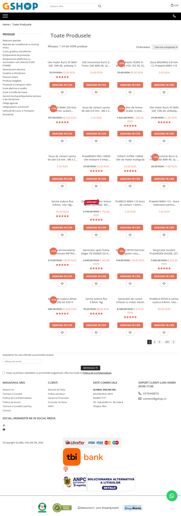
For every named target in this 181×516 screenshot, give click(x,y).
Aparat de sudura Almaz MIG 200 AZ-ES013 (62, 300)
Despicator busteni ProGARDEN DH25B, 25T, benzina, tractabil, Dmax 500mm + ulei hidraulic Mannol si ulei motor (164, 251)
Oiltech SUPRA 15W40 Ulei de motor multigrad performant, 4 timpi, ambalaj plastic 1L (130, 157)
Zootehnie (8, 114)
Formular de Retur (57, 402)
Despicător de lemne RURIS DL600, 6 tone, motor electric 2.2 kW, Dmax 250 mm (130, 109)
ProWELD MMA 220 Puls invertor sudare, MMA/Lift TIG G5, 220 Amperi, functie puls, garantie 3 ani (62, 109)
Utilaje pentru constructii (16, 106)
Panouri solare (10, 77)
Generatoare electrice (14, 69)
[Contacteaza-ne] (174, 16)
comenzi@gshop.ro (154, 398)
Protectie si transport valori (17, 84)
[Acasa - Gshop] (20, 6)
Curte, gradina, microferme (17, 51)
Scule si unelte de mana (15, 92)
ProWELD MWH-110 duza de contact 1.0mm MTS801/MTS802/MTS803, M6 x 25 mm (130, 203)
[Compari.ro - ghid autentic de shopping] (62, 507)
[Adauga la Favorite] (62, 92)
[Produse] (6, 17)
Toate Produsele (21, 24)
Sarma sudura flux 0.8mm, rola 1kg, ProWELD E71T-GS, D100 (62, 203)
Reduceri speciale (12, 40)
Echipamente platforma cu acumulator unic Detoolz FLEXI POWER (19, 62)
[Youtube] (4, 429)
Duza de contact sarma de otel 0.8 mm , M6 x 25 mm (62, 157)
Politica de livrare (12, 402)
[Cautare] (100, 6)
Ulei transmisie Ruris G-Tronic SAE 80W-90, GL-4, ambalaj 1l (96, 64)
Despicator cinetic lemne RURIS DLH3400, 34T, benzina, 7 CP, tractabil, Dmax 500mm (96, 203)
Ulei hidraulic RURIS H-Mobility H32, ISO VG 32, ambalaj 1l (130, 64)
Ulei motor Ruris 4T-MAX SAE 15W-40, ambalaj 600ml (164, 109)
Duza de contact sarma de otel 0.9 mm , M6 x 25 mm (96, 109)
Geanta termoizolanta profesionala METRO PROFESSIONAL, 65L (62, 251)
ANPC (51, 406)
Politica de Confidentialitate (97, 372)
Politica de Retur (56, 393)
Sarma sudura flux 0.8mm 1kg (96, 300)
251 (167, 342)
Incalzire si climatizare (14, 73)
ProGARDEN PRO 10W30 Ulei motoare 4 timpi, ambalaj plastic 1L (96, 157)
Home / (7, 24)
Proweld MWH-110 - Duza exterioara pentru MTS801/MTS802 (164, 203)
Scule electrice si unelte (15, 88)
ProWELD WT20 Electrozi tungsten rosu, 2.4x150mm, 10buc (130, 251)
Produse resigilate (12, 80)
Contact (7, 410)
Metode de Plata (56, 389)
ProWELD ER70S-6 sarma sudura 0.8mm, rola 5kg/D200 (164, 300)
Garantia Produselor (58, 397)
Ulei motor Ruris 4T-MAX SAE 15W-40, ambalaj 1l (62, 64)
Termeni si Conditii (12, 393)
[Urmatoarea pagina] (173, 342)
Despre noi (8, 389)
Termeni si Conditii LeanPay (17, 406)
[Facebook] (4, 425)
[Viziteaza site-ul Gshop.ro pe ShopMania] (133, 507)
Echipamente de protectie (16, 55)
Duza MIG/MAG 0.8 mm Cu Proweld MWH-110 (164, 64)
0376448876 (150, 393)
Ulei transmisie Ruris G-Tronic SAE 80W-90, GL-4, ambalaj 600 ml (164, 157)
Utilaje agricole (10, 103)
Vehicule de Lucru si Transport (18, 110)
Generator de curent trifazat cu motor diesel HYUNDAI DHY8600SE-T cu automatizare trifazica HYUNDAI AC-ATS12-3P (130, 300)
